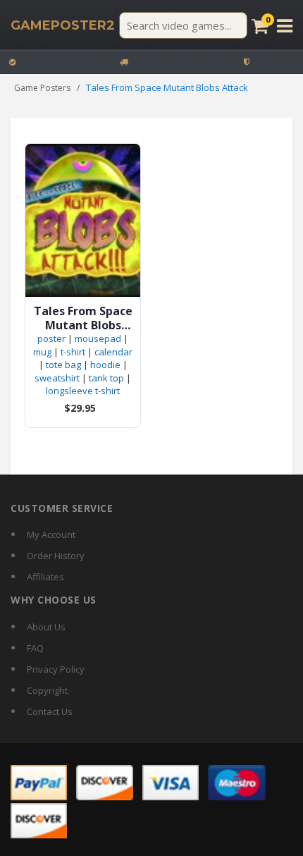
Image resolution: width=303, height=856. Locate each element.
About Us (46, 626)
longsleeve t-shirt (83, 390)
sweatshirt (57, 378)
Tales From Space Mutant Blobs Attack (83, 318)
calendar (113, 352)
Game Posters (42, 88)
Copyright (47, 690)
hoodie (105, 364)
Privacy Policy (56, 669)
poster (51, 338)
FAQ (35, 648)
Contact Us (50, 711)
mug (42, 352)
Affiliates (45, 576)
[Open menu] (284, 25)
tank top (106, 378)
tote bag (63, 364)
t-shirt (73, 352)
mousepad (98, 338)
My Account (51, 534)
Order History (56, 555)
